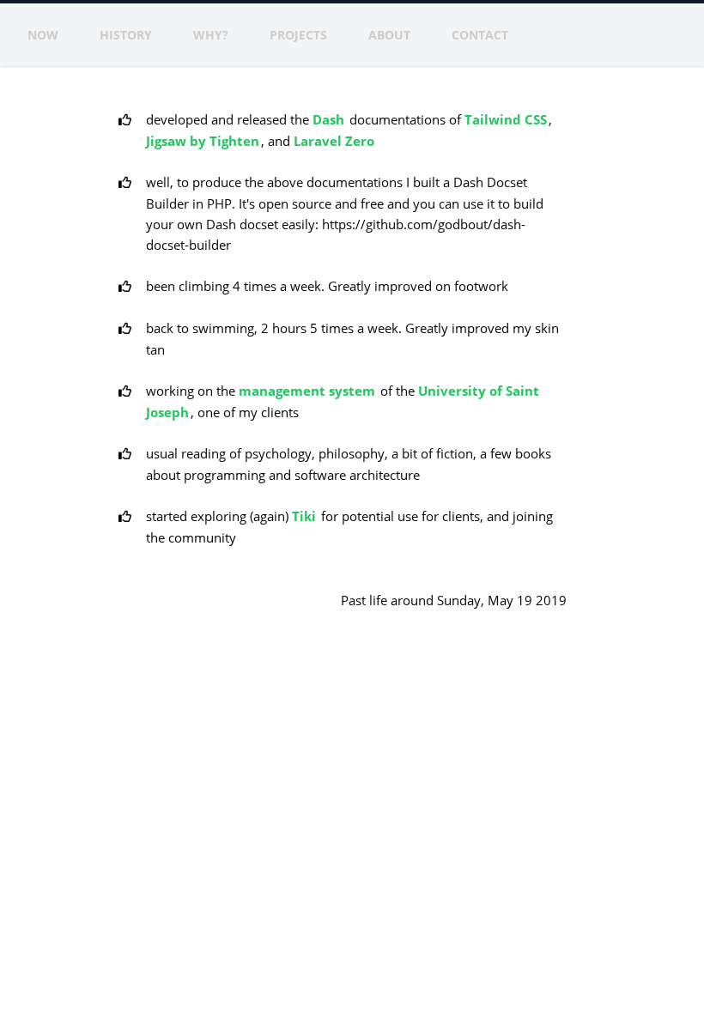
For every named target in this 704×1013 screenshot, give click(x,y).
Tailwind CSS (505, 119)
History (126, 35)
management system (307, 390)
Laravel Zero (334, 140)
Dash (328, 119)
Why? (210, 35)
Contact (480, 35)
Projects (298, 35)
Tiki (304, 516)
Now (42, 35)
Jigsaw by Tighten (202, 140)
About (389, 35)
